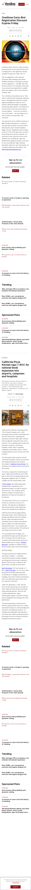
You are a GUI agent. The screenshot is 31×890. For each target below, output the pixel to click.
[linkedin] (13, 36)
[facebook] (10, 36)
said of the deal (10, 570)
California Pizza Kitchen (18, 464)
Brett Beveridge (7, 568)
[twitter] (15, 36)
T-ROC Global (19, 394)
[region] (15, 883)
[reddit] (18, 36)
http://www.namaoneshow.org (11, 149)
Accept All (15, 886)
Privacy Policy (16, 882)
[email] (21, 36)
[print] (28, 36)
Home (3, 13)
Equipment (5, 357)
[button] (3, 4)
